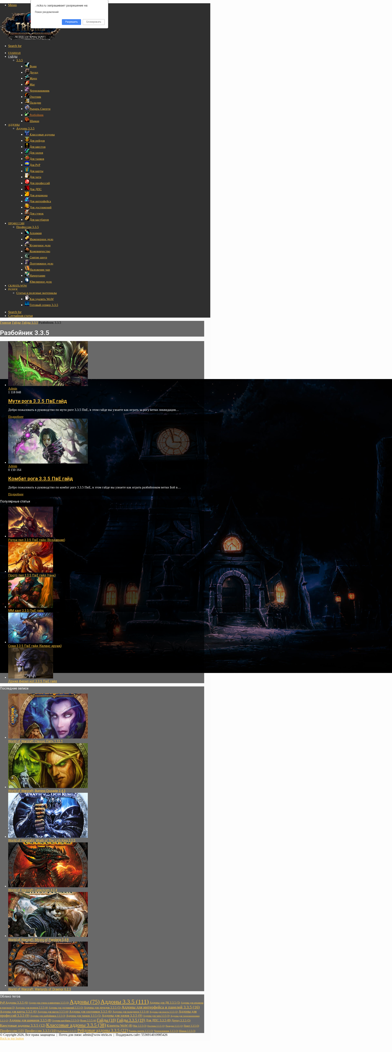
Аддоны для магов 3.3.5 (53, 1011)
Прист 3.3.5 (191, 1025)
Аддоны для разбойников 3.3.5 (47, 1015)
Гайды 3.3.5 (30, 322)
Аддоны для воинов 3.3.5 (32, 1007)
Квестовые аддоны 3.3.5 (22, 1025)
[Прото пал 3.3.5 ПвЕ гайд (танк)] (30, 571)
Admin (12, 388)
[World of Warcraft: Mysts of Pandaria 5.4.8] (48, 935)
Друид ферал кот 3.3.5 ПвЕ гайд (32, 681)
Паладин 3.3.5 (174, 1026)
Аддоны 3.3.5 (25, 128)
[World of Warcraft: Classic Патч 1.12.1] (48, 737)
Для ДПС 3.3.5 (158, 1020)
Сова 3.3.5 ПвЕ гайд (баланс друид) (35, 646)
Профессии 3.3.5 (27, 227)
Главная (14, 52)
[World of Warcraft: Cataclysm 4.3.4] (48, 886)
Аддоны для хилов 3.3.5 (122, 1016)
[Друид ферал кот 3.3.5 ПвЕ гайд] (30, 677)
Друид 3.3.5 (181, 1020)
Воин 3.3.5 (88, 1020)
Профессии (16, 223)
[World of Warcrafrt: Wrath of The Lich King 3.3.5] (48, 836)
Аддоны (14, 124)
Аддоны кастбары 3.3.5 (65, 1020)
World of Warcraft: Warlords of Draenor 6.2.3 (39, 989)
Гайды (12, 56)
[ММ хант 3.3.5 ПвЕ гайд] (30, 606)
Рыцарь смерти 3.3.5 (141, 1031)
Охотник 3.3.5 (156, 1026)
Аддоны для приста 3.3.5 (164, 1012)
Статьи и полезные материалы (36, 293)
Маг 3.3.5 (139, 1025)
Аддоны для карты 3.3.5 (18, 1011)
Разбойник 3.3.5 (67, 1031)
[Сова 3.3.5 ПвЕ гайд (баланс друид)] (30, 642)
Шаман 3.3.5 (187, 1031)
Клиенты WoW (119, 1026)
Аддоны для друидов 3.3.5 (102, 1007)
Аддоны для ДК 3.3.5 (165, 1002)
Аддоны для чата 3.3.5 (156, 1015)
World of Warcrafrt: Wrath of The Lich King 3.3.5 (41, 840)
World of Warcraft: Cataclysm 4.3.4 (32, 890)
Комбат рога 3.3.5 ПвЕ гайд (40, 479)
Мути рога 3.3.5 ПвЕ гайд (37, 401)
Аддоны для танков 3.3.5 (83, 1015)
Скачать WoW (17, 285)
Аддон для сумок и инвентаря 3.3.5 (49, 1002)
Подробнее (15, 416)
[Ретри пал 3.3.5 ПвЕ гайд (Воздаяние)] (30, 536)
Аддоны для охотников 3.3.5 (90, 1011)
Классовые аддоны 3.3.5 (76, 1025)
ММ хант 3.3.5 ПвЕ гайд (26, 611)
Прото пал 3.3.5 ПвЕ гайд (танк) (32, 575)
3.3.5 (19, 60)
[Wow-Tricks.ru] (30, 39)
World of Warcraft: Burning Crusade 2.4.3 (37, 791)
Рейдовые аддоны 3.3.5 (102, 1030)
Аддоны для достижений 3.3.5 (66, 1007)
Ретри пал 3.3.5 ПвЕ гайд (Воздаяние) (36, 540)
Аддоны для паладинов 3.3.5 (130, 1011)
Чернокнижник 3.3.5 (166, 1031)
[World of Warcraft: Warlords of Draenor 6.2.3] (48, 985)
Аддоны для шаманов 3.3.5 (30, 1020)
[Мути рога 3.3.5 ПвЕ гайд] (48, 385)
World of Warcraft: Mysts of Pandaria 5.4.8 (38, 940)
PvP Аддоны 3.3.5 (14, 1002)
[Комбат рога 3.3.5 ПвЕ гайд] (48, 462)
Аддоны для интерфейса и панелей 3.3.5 (160, 1007)
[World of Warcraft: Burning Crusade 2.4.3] (48, 787)
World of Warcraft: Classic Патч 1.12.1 (35, 741)
